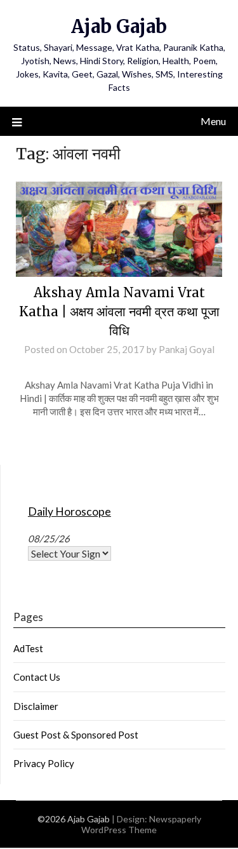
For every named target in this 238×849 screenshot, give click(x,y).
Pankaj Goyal (187, 349)
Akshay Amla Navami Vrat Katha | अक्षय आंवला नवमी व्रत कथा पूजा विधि (119, 311)
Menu (213, 121)
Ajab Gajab (119, 26)
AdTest (28, 648)
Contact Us (36, 677)
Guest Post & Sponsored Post (75, 734)
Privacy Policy (43, 763)
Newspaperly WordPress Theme (141, 824)
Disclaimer (35, 706)
